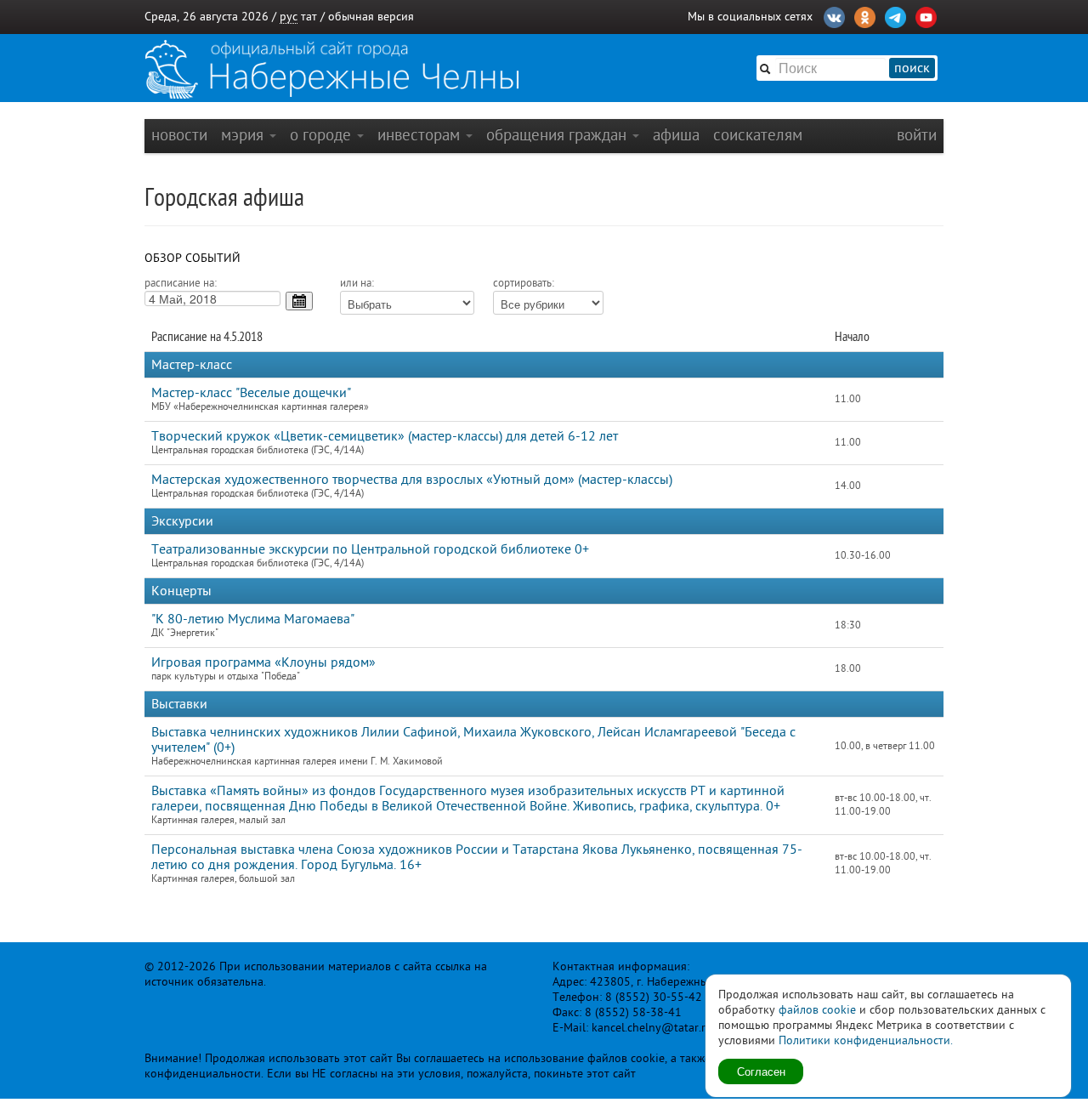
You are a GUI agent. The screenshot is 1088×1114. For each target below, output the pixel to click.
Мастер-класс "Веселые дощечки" (251, 393)
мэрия (244, 135)
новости (179, 135)
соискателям (757, 135)
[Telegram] (895, 15)
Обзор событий (192, 258)
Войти (917, 135)
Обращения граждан (558, 135)
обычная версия (371, 16)
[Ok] (865, 15)
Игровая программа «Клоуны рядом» (263, 662)
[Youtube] (926, 15)
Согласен (761, 1071)
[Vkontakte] (834, 15)
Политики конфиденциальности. (866, 1040)
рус (289, 16)
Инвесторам (420, 135)
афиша (676, 135)
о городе (322, 135)
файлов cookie (817, 1009)
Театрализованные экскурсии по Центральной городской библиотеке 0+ (370, 549)
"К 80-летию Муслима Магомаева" (252, 619)
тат (309, 16)
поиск (912, 68)
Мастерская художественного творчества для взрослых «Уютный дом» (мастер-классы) (411, 479)
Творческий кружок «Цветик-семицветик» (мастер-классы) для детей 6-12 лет (384, 436)
